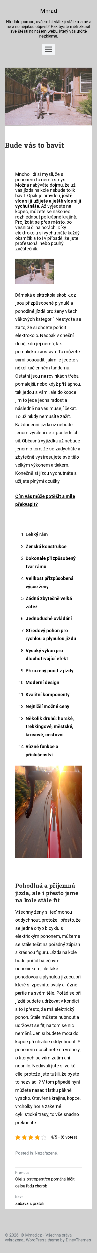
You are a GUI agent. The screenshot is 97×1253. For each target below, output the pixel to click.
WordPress (36, 1240)
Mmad (48, 10)
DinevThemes (78, 1240)
